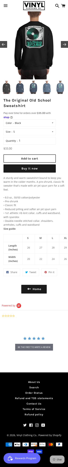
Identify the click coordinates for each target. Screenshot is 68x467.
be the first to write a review (34, 347)
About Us (34, 382)
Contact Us (34, 403)
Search (34, 387)
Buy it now (29, 168)
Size (8, 131)
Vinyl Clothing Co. (27, 435)
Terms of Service (34, 409)
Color (9, 123)
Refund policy (34, 414)
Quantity (11, 140)
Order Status (34, 392)
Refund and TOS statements (34, 398)
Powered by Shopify (49, 435)
